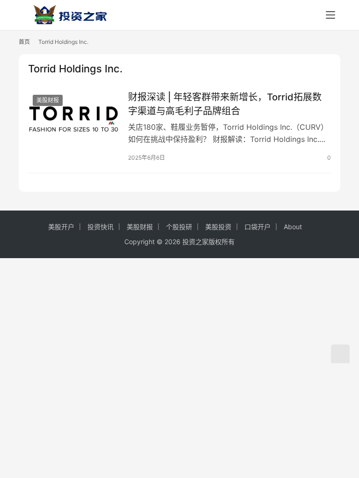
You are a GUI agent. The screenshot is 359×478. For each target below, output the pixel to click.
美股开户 (61, 227)
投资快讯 (100, 227)
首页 (24, 41)
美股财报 (47, 100)
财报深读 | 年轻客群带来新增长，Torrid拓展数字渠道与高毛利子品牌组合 (225, 103)
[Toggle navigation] (330, 15)
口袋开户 (257, 227)
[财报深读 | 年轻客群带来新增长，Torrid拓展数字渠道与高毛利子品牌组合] (73, 118)
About (293, 227)
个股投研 (179, 227)
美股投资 (218, 227)
